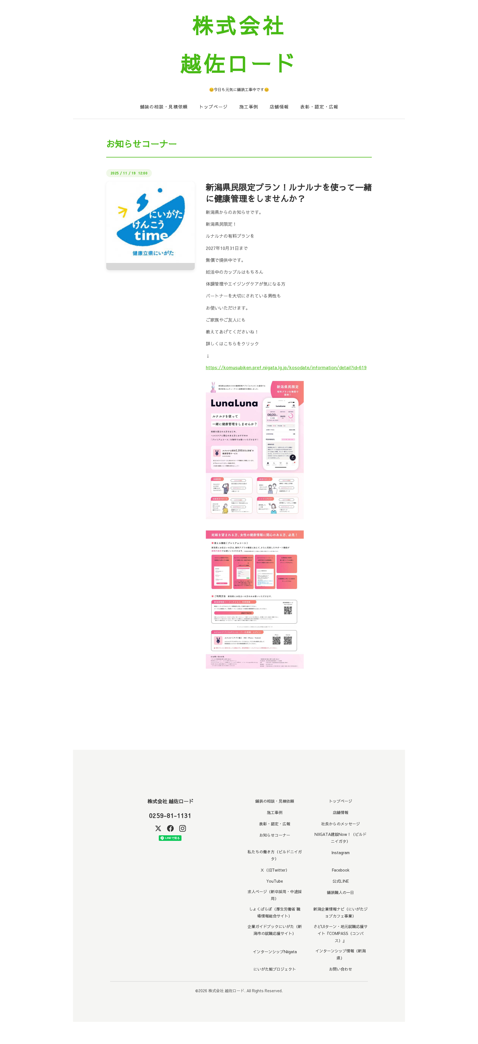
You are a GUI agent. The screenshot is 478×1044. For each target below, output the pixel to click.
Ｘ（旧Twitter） (274, 870)
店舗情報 (279, 107)
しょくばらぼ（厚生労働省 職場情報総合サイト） (274, 912)
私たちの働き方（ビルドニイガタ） (275, 855)
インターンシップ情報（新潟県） (340, 954)
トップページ (213, 107)
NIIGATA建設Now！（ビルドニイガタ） (341, 837)
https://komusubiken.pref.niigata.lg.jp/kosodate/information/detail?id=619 (286, 367)
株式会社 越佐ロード (170, 801)
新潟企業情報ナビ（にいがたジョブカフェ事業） (340, 912)
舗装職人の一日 (340, 892)
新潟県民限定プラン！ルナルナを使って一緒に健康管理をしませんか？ (289, 192)
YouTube (274, 881)
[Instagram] (182, 828)
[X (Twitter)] (158, 828)
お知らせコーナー (274, 835)
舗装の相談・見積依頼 (164, 107)
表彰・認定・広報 (319, 107)
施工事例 (248, 107)
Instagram (340, 852)
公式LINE (340, 881)
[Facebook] (170, 828)
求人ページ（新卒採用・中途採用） (275, 895)
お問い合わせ (340, 969)
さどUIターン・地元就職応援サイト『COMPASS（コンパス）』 (340, 933)
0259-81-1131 (170, 815)
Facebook (340, 870)
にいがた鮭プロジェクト (274, 969)
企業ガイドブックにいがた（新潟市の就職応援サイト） (275, 930)
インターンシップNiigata (275, 951)
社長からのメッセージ (340, 823)
